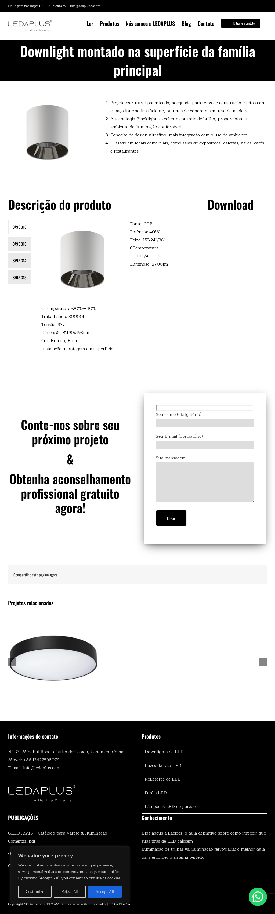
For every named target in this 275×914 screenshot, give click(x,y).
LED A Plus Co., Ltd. (123, 904)
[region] (70, 875)
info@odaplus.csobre (85, 6)
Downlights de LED (164, 751)
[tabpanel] (106, 289)
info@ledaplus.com (41, 767)
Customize (35, 891)
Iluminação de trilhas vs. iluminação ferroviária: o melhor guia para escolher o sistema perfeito (203, 853)
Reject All (69, 891)
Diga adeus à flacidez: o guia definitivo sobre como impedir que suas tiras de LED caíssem (204, 837)
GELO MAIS (53, 904)
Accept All (105, 891)
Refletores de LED (163, 779)
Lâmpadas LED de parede (170, 806)
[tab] (19, 227)
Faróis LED (156, 792)
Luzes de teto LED (163, 765)
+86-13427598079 (41, 759)
